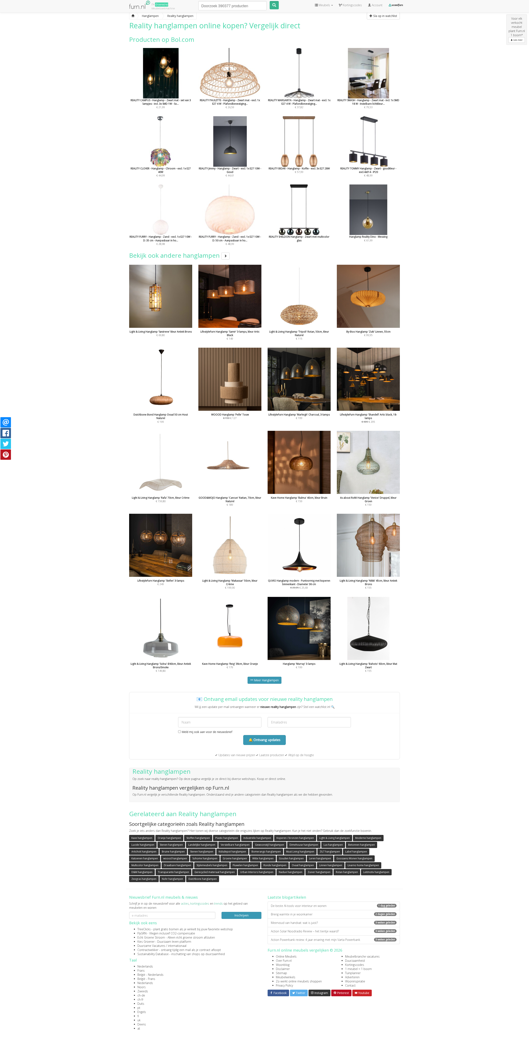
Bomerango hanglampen (266, 851)
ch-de (141, 995)
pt (138, 1008)
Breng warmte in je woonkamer (333, 914)
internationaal (177, 946)
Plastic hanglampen (226, 838)
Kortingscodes (354, 965)
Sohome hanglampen (204, 858)
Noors (141, 987)
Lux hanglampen (333, 845)
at (138, 1028)
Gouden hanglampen (291, 858)
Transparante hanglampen (173, 872)
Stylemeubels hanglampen (212, 865)
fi (138, 1016)
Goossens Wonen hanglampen (354, 858)
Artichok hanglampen (143, 851)
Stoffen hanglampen (198, 838)
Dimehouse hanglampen (304, 845)
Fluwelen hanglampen (245, 865)
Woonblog (283, 965)
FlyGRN (142, 933)
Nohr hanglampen (172, 879)
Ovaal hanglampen (303, 865)
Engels (141, 1012)
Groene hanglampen (235, 858)
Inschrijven (241, 915)
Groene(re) (161, 4)
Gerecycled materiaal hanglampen (214, 872)
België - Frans (146, 979)
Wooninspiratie (355, 981)
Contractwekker (147, 950)
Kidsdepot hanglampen (232, 851)
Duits (140, 1004)
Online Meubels (286, 956)
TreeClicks (144, 929)
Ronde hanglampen (274, 865)
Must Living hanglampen (300, 851)
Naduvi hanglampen (290, 872)
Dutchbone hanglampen (202, 879)
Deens (141, 1024)
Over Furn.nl (284, 961)
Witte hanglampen (263, 858)
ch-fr (140, 999)
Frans (141, 970)
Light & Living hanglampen (334, 838)
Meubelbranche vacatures (362, 956)
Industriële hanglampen (257, 838)
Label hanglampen (356, 851)
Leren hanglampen (320, 858)
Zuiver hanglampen (319, 872)
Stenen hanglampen (171, 845)
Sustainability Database (153, 954)
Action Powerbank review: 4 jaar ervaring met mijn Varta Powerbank (333, 940)
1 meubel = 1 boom (358, 969)
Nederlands (145, 966)
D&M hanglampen (142, 872)
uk (139, 1020)
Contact (350, 985)
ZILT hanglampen (330, 851)
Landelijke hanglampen (201, 845)
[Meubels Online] (132, 16)
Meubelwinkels (285, 977)
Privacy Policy (284, 985)
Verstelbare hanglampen (235, 845)
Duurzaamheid (355, 961)
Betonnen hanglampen (361, 845)
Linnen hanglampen (330, 865)
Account (376, 5)
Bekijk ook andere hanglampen (175, 255)
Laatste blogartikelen (287, 897)
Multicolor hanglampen (144, 865)
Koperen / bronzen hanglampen (295, 838)
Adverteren (352, 977)
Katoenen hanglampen (144, 858)
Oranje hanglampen (169, 838)
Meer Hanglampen (266, 680)
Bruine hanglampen (173, 851)
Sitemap (281, 973)
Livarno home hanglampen (363, 865)
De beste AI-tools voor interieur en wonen (333, 906)
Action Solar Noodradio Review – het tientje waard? (333, 931)
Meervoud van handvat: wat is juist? (333, 923)
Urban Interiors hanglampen (256, 872)
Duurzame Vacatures (151, 946)
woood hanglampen (175, 858)
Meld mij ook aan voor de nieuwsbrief (206, 732)
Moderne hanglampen (368, 838)
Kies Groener (146, 942)
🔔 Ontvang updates (264, 740)
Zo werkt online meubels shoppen (299, 981)
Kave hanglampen (141, 838)
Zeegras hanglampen (143, 879)
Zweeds (142, 991)
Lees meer (518, 39)
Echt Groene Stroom (151, 937)
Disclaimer (283, 969)
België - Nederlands (150, 975)
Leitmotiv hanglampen (376, 872)
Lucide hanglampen (142, 845)
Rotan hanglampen (347, 872)
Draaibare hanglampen (177, 865)
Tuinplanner (353, 973)
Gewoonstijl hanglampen (269, 845)
